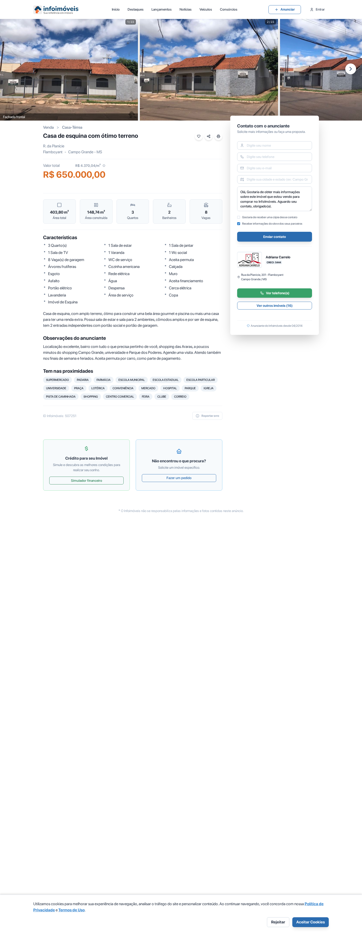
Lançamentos (161, 9)
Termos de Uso (71, 910)
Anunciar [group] (287, 9)
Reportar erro (210, 416)
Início (116, 9)
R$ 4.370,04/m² (87, 166)
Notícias (186, 9)
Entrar (320, 9)
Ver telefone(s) (277, 293)
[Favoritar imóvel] (199, 136)
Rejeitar (278, 922)
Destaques (136, 9)
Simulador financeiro (86, 480)
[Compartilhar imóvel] (209, 136)
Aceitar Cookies (310, 922)
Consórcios (228, 9)
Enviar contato (274, 237)
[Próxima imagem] (350, 68)
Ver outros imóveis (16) (275, 306)
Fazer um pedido (179, 478)
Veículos (205, 9)
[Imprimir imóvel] (218, 136)
